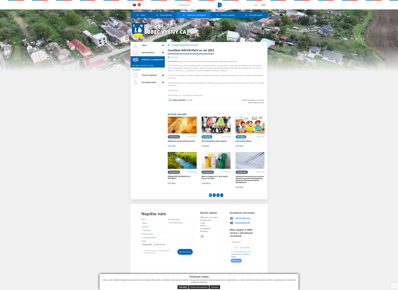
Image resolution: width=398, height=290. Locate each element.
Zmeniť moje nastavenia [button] (198, 287)
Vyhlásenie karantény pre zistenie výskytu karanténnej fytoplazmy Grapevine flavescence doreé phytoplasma (250, 179)
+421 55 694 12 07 (243, 218)
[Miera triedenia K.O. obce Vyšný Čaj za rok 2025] (216, 160)
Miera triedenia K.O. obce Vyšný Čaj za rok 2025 (215, 177)
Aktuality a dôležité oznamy (142, 65)
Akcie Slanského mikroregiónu (214, 141)
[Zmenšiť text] (256, 5)
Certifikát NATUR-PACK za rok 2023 (185, 45)
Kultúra (203, 226)
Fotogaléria (136, 70)
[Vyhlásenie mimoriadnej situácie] (182, 125)
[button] (140, 15)
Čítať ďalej (171, 146)
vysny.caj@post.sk (242, 223)
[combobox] (235, 247)
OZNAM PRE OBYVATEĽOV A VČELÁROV (179, 177)
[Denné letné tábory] (250, 125)
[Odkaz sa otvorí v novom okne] (202, 236)
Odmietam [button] (214, 287)
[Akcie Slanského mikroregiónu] (216, 125)
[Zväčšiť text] (263, 5)
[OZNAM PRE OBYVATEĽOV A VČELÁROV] (182, 160)
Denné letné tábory (244, 141)
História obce (206, 220)
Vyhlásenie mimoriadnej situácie (181, 141)
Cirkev (203, 223)
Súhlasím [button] (183, 287)
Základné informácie (209, 217)
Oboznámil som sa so (156, 252)
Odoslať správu (185, 252)
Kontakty (204, 231)
